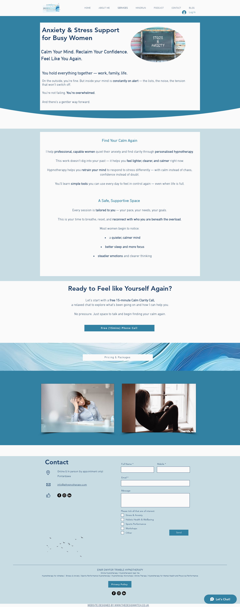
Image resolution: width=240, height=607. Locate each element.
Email (124, 477)
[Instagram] (64, 495)
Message (125, 490)
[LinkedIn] (69, 495)
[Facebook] (59, 495)
